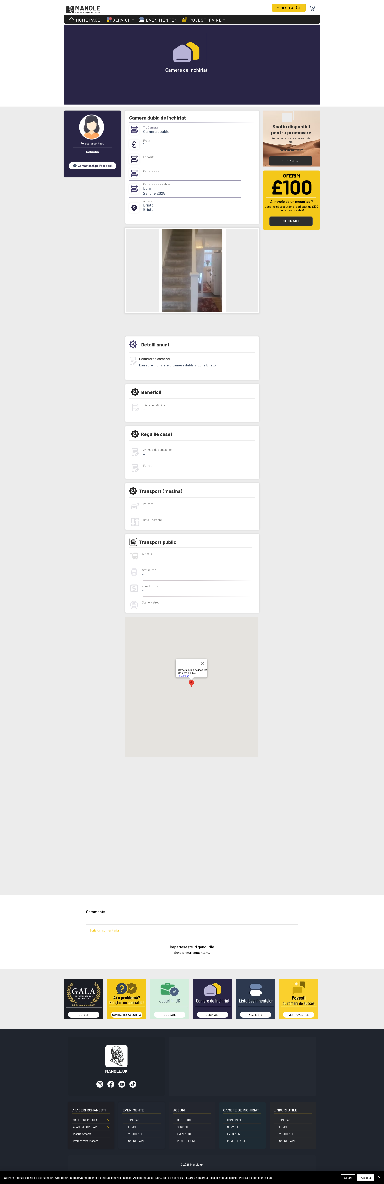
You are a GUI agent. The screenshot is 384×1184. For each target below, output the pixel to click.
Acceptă (366, 1178)
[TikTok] (132, 1084)
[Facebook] (110, 1084)
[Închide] (379, 1177)
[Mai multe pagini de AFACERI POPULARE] (108, 1127)
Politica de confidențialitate (256, 1178)
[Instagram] (99, 1084)
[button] (313, 8)
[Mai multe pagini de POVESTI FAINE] (224, 20)
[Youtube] (121, 1084)
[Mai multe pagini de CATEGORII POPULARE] (108, 1120)
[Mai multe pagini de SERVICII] (133, 20)
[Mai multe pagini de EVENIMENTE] (176, 20)
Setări (348, 1178)
